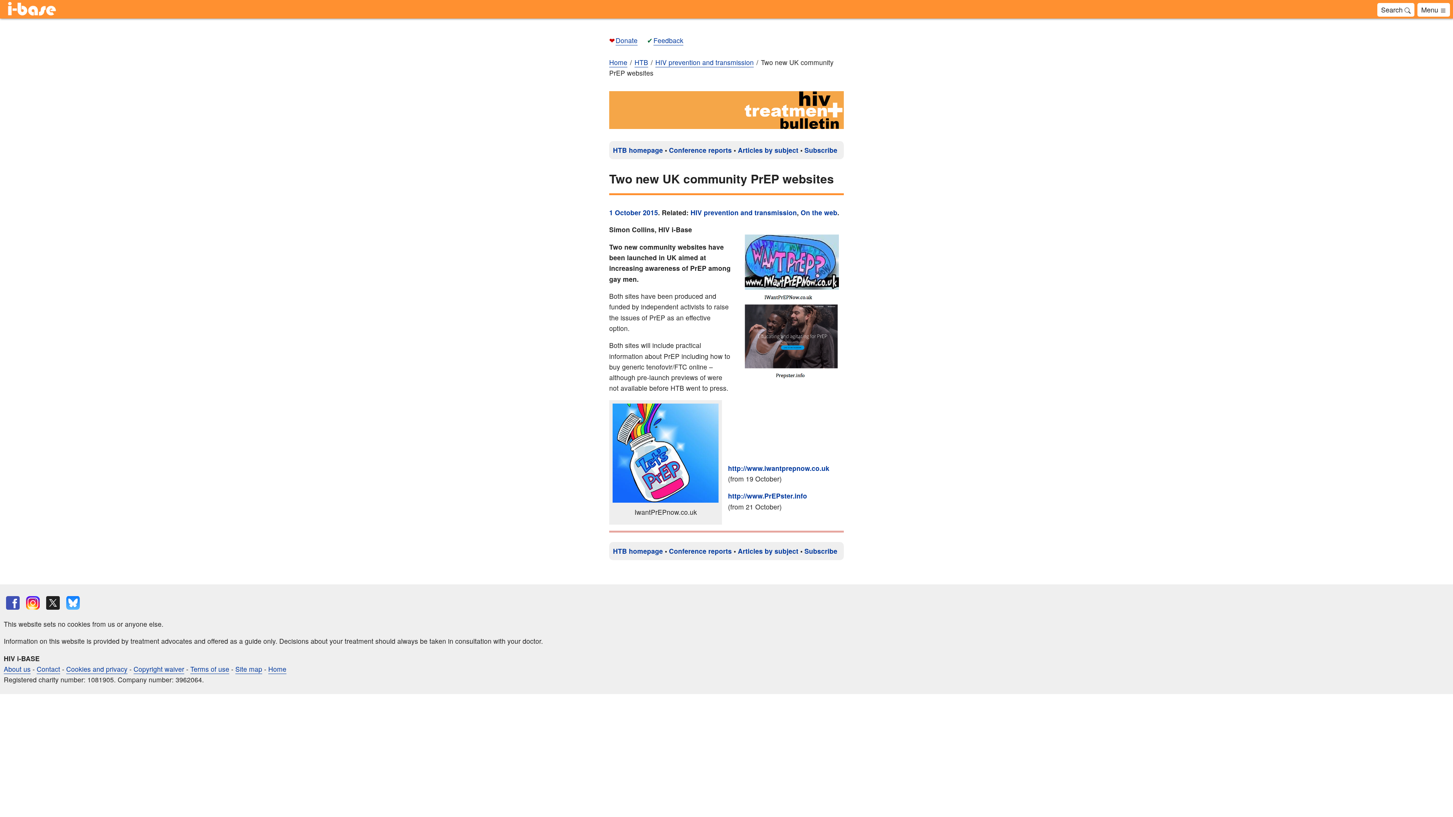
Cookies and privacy (97, 669)
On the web (819, 212)
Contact (48, 669)
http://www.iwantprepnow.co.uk (778, 468)
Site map (248, 669)
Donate (627, 40)
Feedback (668, 40)
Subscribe (820, 150)
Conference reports (700, 150)
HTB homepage (638, 150)
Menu (1430, 9)
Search (1393, 9)
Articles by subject (768, 150)
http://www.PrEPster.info (767, 495)
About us (17, 669)
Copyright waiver (159, 669)
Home (618, 62)
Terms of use (209, 669)
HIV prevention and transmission (744, 212)
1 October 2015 (633, 212)
